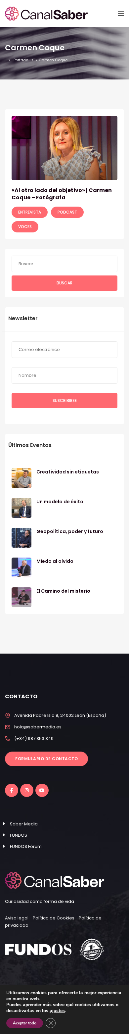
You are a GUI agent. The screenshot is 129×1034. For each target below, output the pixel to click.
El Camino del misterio (63, 591)
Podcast (67, 212)
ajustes (57, 1011)
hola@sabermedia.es (38, 727)
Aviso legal (17, 918)
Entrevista (29, 212)
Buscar (64, 283)
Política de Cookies (53, 918)
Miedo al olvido (54, 561)
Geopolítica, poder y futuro (69, 531)
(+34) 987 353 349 (34, 738)
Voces (25, 226)
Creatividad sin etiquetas (67, 471)
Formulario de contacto (46, 759)
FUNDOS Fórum (26, 846)
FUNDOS (18, 835)
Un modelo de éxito (59, 501)
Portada (21, 60)
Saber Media (24, 824)
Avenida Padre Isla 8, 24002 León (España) (60, 715)
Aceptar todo (24, 1023)
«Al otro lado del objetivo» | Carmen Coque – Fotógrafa (62, 193)
